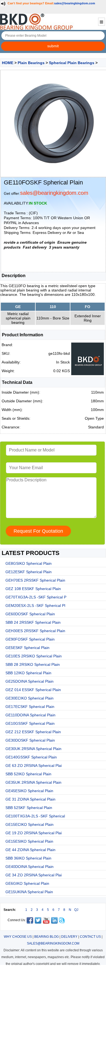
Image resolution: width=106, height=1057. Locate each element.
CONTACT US (90, 937)
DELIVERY (69, 937)
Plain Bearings (31, 63)
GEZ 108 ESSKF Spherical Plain (33, 588)
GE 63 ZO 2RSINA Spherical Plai (33, 765)
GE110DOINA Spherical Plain (30, 715)
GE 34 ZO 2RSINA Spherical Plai (33, 875)
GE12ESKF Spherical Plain (28, 572)
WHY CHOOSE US (18, 937)
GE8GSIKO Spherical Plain (28, 563)
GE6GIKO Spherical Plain (27, 883)
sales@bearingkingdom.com (74, 3)
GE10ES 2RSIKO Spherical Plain (33, 656)
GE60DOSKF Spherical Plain (30, 614)
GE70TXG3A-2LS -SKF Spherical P (35, 597)
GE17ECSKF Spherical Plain (29, 706)
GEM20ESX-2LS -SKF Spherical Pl (35, 605)
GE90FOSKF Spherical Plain (30, 639)
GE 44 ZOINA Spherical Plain (30, 850)
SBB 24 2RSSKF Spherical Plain (33, 622)
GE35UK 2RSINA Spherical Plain (33, 782)
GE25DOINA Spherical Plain (29, 681)
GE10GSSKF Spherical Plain (30, 723)
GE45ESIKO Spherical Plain (29, 791)
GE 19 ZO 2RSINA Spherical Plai (33, 833)
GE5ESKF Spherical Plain (27, 647)
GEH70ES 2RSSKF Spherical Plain (35, 580)
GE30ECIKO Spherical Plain (29, 698)
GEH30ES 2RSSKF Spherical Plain (35, 631)
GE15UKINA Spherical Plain (29, 892)
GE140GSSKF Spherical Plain (31, 757)
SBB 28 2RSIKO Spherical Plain (32, 664)
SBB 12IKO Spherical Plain (28, 673)
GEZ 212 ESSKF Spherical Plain (33, 732)
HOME (7, 63)
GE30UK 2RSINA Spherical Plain (33, 749)
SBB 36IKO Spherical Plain (28, 858)
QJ (76, 910)
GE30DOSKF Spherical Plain (30, 740)
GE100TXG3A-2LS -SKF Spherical (35, 816)
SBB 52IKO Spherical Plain (28, 774)
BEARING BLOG (46, 937)
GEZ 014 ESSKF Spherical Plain (33, 690)
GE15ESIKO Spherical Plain (29, 841)
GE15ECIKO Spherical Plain (29, 824)
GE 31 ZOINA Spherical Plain (30, 799)
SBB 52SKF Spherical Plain (28, 807)
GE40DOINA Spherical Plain (29, 866)
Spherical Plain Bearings (71, 63)
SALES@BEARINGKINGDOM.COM (53, 943)
